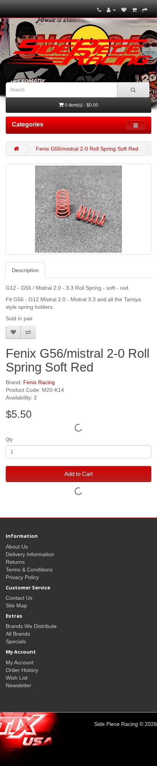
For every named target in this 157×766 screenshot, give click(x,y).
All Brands (18, 634)
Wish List (16, 678)
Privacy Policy (22, 577)
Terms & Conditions (29, 569)
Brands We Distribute (31, 626)
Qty (9, 439)
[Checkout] (144, 10)
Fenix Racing (39, 382)
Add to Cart (78, 474)
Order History (22, 670)
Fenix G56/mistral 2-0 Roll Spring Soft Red (87, 149)
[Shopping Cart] (134, 10)
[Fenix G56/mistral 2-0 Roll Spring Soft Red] (78, 209)
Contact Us (19, 598)
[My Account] (111, 10)
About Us (17, 547)
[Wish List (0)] (124, 10)
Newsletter (18, 685)
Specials (16, 641)
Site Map (16, 605)
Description (25, 270)
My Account (20, 662)
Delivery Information (30, 554)
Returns (15, 562)
